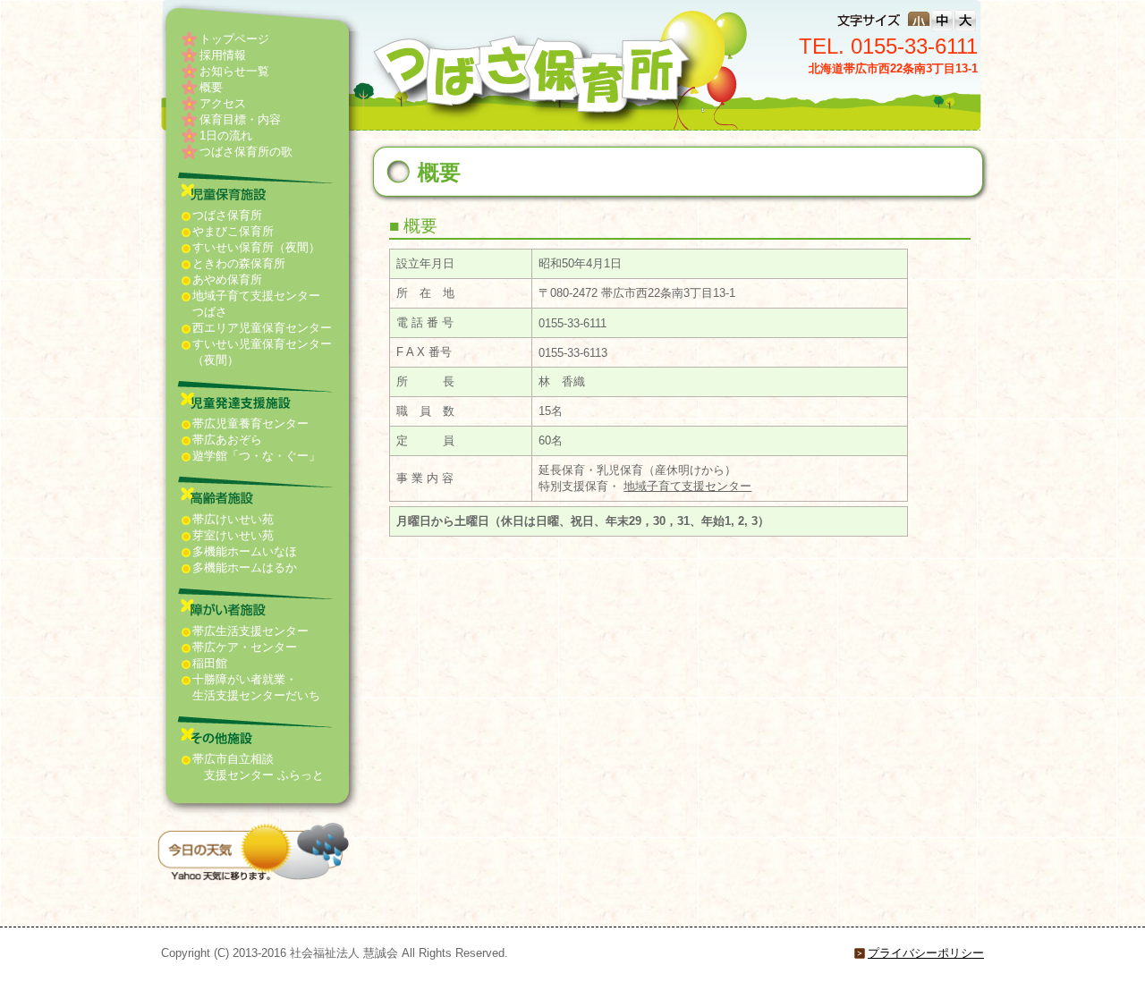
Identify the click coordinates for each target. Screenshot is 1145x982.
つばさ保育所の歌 (246, 151)
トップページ (234, 39)
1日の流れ (225, 135)
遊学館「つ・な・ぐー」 (256, 455)
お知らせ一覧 (234, 71)
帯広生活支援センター (250, 631)
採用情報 (222, 55)
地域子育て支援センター (687, 486)
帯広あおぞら (227, 439)
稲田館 (209, 663)
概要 (211, 87)
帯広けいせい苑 (233, 519)
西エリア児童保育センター (262, 327)
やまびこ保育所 (233, 231)
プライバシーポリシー (926, 953)
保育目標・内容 (240, 119)
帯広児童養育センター (250, 423)
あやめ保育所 (227, 279)
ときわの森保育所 (238, 263)
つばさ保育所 (227, 215)
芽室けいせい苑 (233, 535)
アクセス (222, 103)
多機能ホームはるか (244, 567)
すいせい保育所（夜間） (256, 247)
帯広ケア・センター (244, 647)
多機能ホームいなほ (244, 551)
